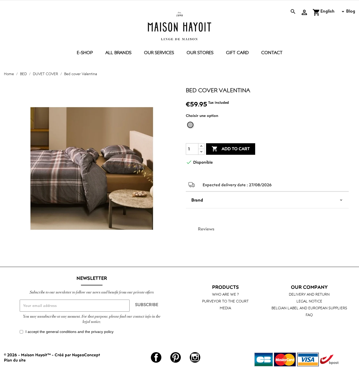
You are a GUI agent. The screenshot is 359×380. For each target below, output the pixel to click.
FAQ (309, 314)
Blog (350, 11)
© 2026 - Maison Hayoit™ (28, 354)
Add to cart (231, 149)
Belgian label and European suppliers (309, 308)
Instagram (195, 357)
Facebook (156, 357)
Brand (197, 200)
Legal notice (309, 301)
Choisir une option (202, 115)
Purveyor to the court (225, 301)
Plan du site (15, 360)
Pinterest (175, 357)
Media (225, 308)
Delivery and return (309, 294)
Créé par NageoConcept (77, 354)
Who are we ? (225, 294)
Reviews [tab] (206, 229)
